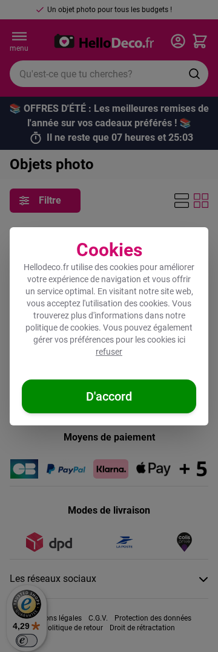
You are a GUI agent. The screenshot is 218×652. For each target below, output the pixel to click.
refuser (109, 352)
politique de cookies (62, 327)
